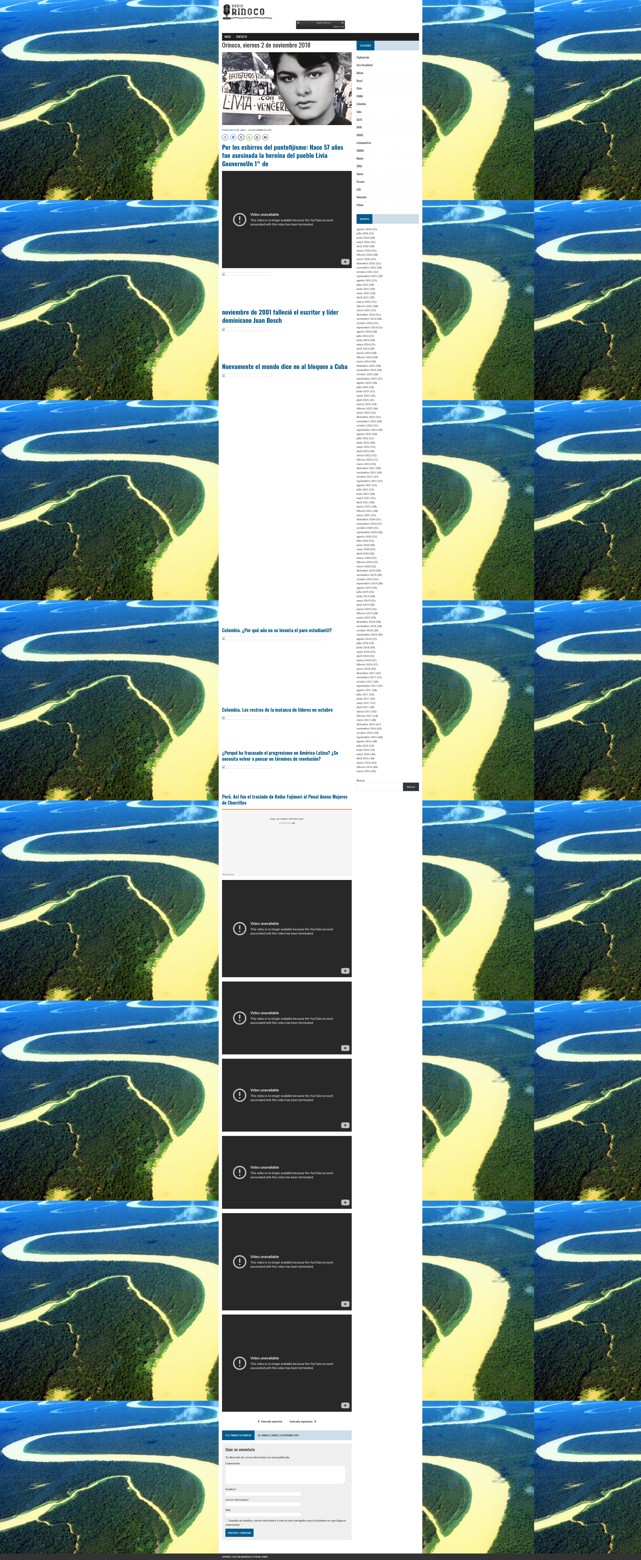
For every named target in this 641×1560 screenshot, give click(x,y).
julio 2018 (362, 643)
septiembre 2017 (367, 686)
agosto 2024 (364, 331)
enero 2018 (363, 669)
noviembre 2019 (366, 575)
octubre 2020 (365, 528)
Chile (359, 88)
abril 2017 (363, 707)
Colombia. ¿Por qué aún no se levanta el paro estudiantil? (277, 630)
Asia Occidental (365, 65)
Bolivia (360, 73)
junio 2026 (363, 237)
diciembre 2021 (366, 468)
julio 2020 (362, 540)
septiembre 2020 (367, 532)
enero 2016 (363, 771)
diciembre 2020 (366, 519)
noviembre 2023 (366, 370)
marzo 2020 (364, 558)
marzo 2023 (364, 404)
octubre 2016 (365, 733)
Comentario (232, 1463)
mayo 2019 (363, 600)
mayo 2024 (363, 344)
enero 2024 (363, 361)
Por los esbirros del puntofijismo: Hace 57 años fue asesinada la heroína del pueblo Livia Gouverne (282, 155)
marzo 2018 (364, 660)
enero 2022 (363, 464)
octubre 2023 (365, 374)
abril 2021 (363, 502)
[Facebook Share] (225, 137)
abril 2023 (363, 400)
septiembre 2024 (367, 327)
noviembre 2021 (366, 472)
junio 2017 (363, 698)
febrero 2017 (364, 716)
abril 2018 (363, 656)
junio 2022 (363, 442)
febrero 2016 (364, 767)
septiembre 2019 (367, 583)
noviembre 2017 (366, 677)
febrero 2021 (364, 511)
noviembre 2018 (366, 626)
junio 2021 (363, 494)
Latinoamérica (364, 143)
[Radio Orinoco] (320, 11)
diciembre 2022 (366, 417)
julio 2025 (362, 284)
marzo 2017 (364, 711)
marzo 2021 (364, 506)
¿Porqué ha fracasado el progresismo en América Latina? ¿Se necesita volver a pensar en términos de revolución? (280, 755)
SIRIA (359, 166)
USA (359, 189)
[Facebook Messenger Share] (233, 137)
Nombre (230, 1489)
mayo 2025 (363, 293)
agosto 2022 (364, 434)
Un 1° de (257, 163)
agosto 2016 (364, 741)
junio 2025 (363, 289)
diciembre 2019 (366, 570)
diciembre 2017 (366, 673)
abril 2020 (363, 553)
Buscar (361, 780)
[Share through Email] (265, 137)
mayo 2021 (363, 498)
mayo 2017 (363, 703)
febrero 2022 (364, 459)
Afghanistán (363, 57)
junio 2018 (363, 647)
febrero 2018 (364, 664)
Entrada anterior (271, 1421)
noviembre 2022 (366, 421)
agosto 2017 (364, 690)
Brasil (360, 81)
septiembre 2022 (367, 430)
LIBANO (360, 151)
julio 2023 (362, 387)
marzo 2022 (364, 455)
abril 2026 (363, 246)
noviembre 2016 (366, 728)
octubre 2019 (365, 579)
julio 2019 (362, 592)
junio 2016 (363, 750)
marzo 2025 (364, 301)
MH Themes (263, 1556)
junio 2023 (363, 391)
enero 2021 (363, 515)
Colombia (361, 104)
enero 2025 (363, 310)
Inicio (228, 37)
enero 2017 (363, 720)
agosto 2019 (364, 587)
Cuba (359, 112)
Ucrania (360, 182)
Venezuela (361, 197)
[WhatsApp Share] (249, 137)
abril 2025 (363, 297)
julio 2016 (362, 745)
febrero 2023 (364, 408)
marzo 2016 (364, 762)
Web (228, 1510)
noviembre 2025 (366, 267)
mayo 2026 (363, 242)
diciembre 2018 (366, 621)
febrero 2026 (364, 254)
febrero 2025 (364, 306)
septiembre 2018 (367, 634)
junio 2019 (363, 596)
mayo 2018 (363, 652)
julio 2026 (362, 233)
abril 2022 (363, 451)
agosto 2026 (364, 229)
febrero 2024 (364, 357)
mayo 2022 (363, 447)
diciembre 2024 (366, 314)
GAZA (359, 120)
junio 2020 (363, 545)
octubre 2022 (365, 425)
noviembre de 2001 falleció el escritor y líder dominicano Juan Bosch (280, 316)
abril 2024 (363, 348)
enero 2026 (363, 259)
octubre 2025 (365, 272)
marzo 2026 (364, 250)
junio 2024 (363, 340)
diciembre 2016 (366, 724)
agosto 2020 (364, 536)
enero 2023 (363, 412)
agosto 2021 (364, 485)
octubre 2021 (365, 476)
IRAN (359, 127)
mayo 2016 (363, 754)
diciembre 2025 (366, 263)
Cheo (243, 130)
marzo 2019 (364, 609)
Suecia (360, 174)
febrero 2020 (364, 562)
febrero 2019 (364, 613)
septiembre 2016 (367, 737)
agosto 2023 (364, 383)
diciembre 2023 (366, 366)
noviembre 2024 (366, 319)
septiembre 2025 (367, 276)
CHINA (360, 96)
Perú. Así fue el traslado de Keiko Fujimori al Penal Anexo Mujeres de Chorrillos (284, 799)
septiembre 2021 (367, 481)
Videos (360, 205)
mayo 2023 (363, 395)
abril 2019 (363, 604)
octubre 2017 (365, 681)
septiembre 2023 (367, 378)
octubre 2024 (365, 323)
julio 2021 (362, 489)
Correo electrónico (236, 1499)
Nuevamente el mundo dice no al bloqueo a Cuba (285, 366)
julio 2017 (362, 694)
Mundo (360, 158)
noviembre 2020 (366, 523)
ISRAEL (360, 135)
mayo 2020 (363, 549)
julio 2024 (362, 336)
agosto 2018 (364, 639)
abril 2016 (363, 758)
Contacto (241, 37)
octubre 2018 (365, 630)
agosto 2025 (364, 280)
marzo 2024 (364, 353)
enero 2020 (363, 566)
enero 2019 (363, 617)
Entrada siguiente (301, 1421)
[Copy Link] (257, 137)
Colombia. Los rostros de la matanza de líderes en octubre (277, 709)
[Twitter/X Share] (241, 137)
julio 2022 (362, 438)
